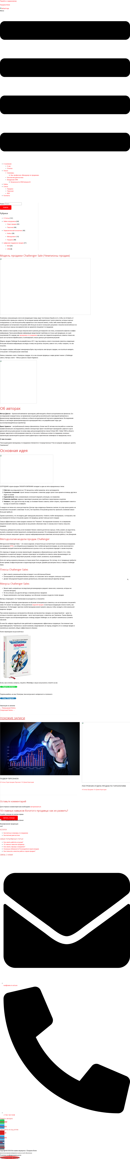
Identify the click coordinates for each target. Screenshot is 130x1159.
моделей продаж (38, 605)
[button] (65, 85)
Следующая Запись (7, 710)
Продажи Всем (5, 5)
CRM (8, 249)
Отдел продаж (11, 224)
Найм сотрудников (10, 221)
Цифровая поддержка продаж (14, 243)
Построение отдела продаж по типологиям (104, 786)
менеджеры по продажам (28, 335)
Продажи (10, 189)
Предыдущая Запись (8, 708)
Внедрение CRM (12, 180)
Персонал (10, 191)
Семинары (10, 173)
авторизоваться (35, 807)
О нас (9, 166)
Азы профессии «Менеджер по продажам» (25, 175)
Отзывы (10, 168)
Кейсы (6, 184)
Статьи (6, 186)
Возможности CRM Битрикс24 (21, 182)
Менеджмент (11, 236)
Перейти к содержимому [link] (8, 1)
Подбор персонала (9, 778)
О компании (7, 164)
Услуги (6, 171)
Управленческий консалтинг (13, 230)
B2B (8, 193)
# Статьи (6, 218)
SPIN (11, 546)
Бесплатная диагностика (15, 177)
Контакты (7, 195)
